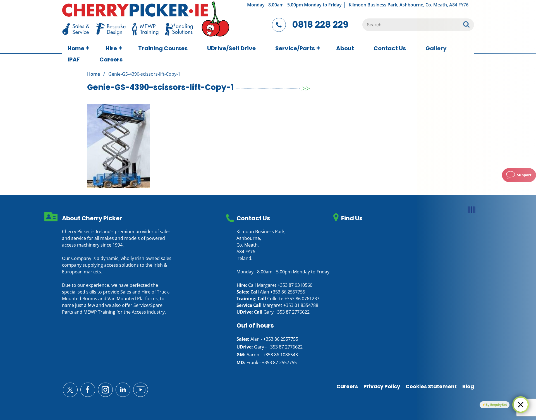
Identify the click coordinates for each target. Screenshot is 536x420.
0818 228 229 (320, 24)
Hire (111, 48)
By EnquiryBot (496, 405)
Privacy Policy (381, 386)
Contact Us (390, 48)
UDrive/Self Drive (231, 48)
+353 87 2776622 (292, 312)
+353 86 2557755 (287, 292)
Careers (111, 59)
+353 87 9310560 (294, 285)
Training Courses (163, 48)
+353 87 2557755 (279, 362)
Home (76, 48)
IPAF (74, 59)
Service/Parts (295, 48)
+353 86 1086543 (280, 355)
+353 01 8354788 (300, 305)
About (345, 48)
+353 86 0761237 (301, 298)
